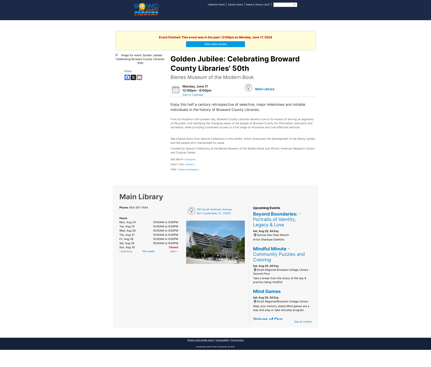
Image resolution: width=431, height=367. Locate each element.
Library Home (235, 4)
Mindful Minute (279, 254)
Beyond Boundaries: (277, 219)
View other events (215, 44)
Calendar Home (216, 4)
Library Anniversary (188, 169)
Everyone (190, 159)
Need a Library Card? (258, 4)
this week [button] (148, 251)
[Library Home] (146, 9)
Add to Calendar (193, 94)
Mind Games (267, 291)
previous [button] (126, 251)
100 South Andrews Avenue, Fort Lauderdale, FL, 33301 (214, 211)
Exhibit (189, 164)
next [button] (173, 251)
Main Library (265, 89)
